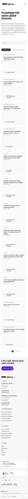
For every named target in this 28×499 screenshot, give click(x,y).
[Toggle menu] (24, 4)
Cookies (9, 496)
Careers (3, 452)
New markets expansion (6, 412)
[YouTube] (6, 480)
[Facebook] (12, 480)
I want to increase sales (6, 420)
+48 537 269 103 (5, 390)
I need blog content (5, 418)
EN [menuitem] (14, 496)
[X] (15, 480)
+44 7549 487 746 (5, 403)
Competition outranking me (7, 416)
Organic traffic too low (6, 414)
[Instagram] (9, 480)
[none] (14, 496)
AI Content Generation (6, 435)
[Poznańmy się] (14, 484)
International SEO (5, 431)
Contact (3, 454)
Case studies (4, 448)
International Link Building (7, 433)
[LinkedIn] (2, 480)
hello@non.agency (5, 392)
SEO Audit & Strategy (6, 437)
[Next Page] (17, 351)
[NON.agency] (14, 377)
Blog (2, 450)
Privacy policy (4, 496)
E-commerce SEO (5, 429)
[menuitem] (14, 496)
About (2, 446)
